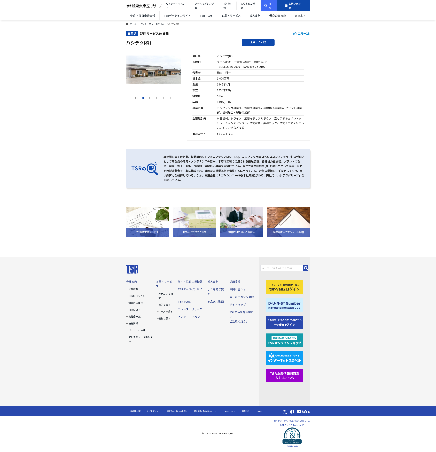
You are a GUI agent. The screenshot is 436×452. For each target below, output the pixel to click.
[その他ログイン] (284, 322)
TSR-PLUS (206, 15)
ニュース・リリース (190, 309)
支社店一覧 (134, 316)
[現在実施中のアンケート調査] (288, 221)
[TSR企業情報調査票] (284, 375)
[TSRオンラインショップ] (284, 340)
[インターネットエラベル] (284, 357)
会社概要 (133, 289)
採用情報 (234, 281)
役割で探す (164, 318)
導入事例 (255, 15)
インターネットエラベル (152, 24)
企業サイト (256, 42)
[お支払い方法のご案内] (194, 221)
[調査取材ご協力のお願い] (241, 221)
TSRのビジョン (136, 296)
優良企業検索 (277, 15)
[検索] (306, 268)
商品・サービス (231, 15)
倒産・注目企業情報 (142, 15)
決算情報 (133, 323)
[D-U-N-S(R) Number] (284, 304)
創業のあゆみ (135, 303)
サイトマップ (237, 304)
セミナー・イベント (190, 317)
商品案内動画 (215, 301)
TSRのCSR (134, 309)
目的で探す (164, 304)
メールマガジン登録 (241, 297)
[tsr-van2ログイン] (284, 287)
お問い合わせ (237, 289)
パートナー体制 (136, 330)
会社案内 (300, 15)
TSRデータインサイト (177, 15)
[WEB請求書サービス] (147, 221)
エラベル (304, 33)
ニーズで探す (165, 311)
